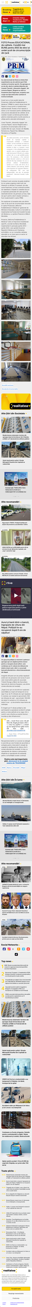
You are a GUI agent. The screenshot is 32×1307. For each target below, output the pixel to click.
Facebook (3, 76)
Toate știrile (7, 1171)
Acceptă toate (16, 1289)
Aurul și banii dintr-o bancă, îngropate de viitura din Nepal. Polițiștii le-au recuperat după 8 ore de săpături (15, 627)
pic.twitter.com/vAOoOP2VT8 (16, 731)
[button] (29, 1271)
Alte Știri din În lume (11, 779)
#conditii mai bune (7, 385)
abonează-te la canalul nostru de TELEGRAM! (17, 762)
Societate (14, 56)
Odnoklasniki (13, 76)
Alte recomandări (10, 502)
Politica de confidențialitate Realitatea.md (17, 1303)
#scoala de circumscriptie (10, 389)
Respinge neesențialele (16, 1293)
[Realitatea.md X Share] (6, 76)
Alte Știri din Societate (13, 413)
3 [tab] (17, 496)
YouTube (28, 949)
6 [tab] (20, 617)
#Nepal (23, 767)
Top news (6, 961)
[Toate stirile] (6, 2)
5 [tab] (19, 617)
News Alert (5, 19)
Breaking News (7, 11)
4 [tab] (19, 496)
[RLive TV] (7, 583)
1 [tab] (13, 496)
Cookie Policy (4, 1303)
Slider (14, 636)
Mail (17, 76)
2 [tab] (15, 496)
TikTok (16, 954)
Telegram (10, 76)
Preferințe (16, 1298)
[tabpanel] (16, 483)
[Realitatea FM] (24, 2)
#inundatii (16, 767)
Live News (5, 28)
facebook (4, 949)
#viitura (4, 771)
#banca (9, 767)
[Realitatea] (14, 2)
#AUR (3, 767)
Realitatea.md (22, 56)
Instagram (9, 949)
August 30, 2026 (11, 736)
